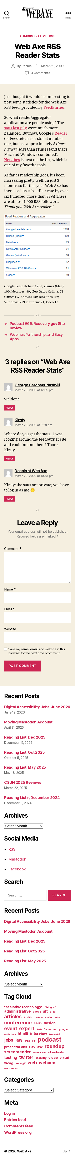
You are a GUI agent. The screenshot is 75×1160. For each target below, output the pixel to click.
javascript (54, 1034)
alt (45, 1011)
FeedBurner (54, 107)
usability (40, 1057)
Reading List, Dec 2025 (24, 737)
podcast (49, 1039)
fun (55, 1029)
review (35, 1046)
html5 (23, 1033)
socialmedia (39, 1052)
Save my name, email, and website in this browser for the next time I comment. (36, 651)
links (27, 1040)
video (53, 1057)
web (32, 1062)
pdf (33, 1040)
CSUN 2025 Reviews (22, 782)
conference (18, 1023)
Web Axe (24, 1151)
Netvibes (12, 160)
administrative (33, 36)
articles (13, 1016)
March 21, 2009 (52, 66)
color (57, 1017)
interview (38, 1033)
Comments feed (18, 1126)
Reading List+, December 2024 (32, 797)
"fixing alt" (50, 1007)
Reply (10, 407)
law (18, 1040)
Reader (61, 133)
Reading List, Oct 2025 (24, 752)
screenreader (17, 1051)
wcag (8, 1063)
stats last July (15, 128)
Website (10, 629)
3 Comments (40, 73)
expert (26, 1028)
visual (64, 1058)
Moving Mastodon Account (28, 722)
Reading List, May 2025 (25, 767)
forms (47, 1029)
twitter (26, 1057)
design (50, 1023)
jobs (8, 1040)
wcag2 (20, 1063)
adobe (37, 1011)
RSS (52, 36)
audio (28, 1017)
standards (56, 1052)
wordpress (11, 1068)
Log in (9, 1113)
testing (10, 1057)
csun (38, 1023)
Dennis (26, 66)
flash (39, 1029)
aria (52, 1011)
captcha (38, 1017)
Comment (12, 549)
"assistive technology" (23, 1007)
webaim (47, 1062)
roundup (54, 1046)
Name (10, 589)
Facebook (17, 869)
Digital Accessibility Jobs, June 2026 (37, 707)
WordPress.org (18, 1132)
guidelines (10, 1034)
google (63, 1029)
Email (9, 609)
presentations (15, 1047)
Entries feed (15, 1120)
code (48, 1017)
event (10, 1028)
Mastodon (17, 859)
